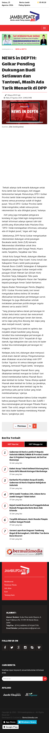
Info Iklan (7, 588)
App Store (11, 722)
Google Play (12, 727)
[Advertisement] (24, 156)
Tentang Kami (9, 595)
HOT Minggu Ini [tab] (35, 444)
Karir (6, 592)
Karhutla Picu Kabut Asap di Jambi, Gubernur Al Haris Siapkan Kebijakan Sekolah (27, 482)
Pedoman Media (10, 585)
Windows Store (28, 722)
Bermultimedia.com (30, 717)
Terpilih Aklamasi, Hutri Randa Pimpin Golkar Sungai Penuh (28, 521)
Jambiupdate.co (7, 49)
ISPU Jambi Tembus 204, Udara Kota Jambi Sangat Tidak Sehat (27, 495)
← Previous (20, 426)
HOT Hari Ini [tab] (13, 444)
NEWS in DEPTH (20, 49)
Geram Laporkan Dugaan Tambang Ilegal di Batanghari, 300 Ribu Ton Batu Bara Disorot (29, 533)
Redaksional (8, 581)
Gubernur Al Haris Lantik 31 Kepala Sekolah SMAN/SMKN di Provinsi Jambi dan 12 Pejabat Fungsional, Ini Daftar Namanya (28, 456)
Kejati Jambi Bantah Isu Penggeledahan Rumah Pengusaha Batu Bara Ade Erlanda (29, 508)
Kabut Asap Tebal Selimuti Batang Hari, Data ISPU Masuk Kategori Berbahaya (29, 470)
